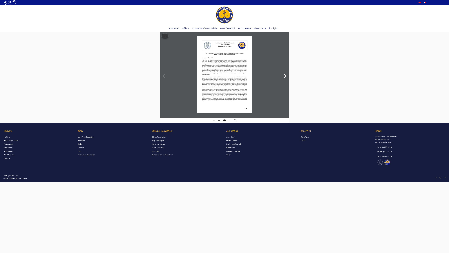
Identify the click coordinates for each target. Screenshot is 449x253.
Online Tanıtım (231, 140)
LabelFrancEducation (86, 137)
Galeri (228, 155)
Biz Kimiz (7, 137)
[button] (284, 76)
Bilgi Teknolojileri (158, 140)
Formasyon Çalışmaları (86, 155)
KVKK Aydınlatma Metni (11, 176)
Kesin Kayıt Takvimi (233, 144)
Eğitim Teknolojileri (159, 137)
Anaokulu (81, 140)
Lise (79, 151)
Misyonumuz (8, 144)
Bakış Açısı (305, 137)
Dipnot (303, 140)
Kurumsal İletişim (158, 144)
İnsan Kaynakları (158, 148)
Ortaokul (81, 148)
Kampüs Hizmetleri (233, 151)
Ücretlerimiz (230, 148)
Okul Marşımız (9, 155)
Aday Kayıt (230, 137)
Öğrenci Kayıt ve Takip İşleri (162, 155)
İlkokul (80, 144)
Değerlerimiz (8, 151)
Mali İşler (155, 151)
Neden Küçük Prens (11, 140)
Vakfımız (7, 158)
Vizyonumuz (8, 148)
